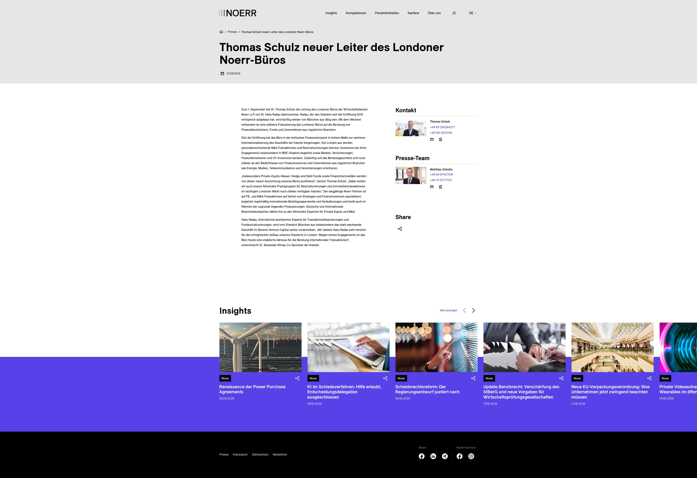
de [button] (471, 13)
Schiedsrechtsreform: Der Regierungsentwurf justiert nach (427, 389)
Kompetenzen (356, 13)
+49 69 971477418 (441, 174)
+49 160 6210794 (441, 133)
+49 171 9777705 (441, 180)
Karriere (413, 13)
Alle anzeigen (448, 310)
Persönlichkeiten (387, 13)
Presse (232, 32)
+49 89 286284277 (442, 127)
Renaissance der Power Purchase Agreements (252, 389)
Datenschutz (260, 454)
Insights (331, 13)
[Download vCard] (440, 139)
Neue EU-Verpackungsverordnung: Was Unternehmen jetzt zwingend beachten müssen (610, 392)
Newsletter (280, 454)
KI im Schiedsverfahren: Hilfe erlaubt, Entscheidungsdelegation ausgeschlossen (344, 392)
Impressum (240, 454)
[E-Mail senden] (431, 139)
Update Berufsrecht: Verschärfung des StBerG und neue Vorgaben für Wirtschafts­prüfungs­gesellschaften (521, 392)
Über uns (434, 13)
